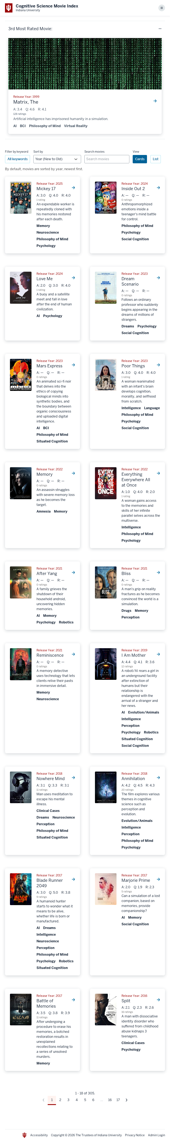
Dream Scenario (130, 281)
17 (118, 1100)
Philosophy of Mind (45, 126)
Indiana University (109, 1135)
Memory (44, 474)
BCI (23, 126)
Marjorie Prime (135, 880)
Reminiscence (50, 655)
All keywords (17, 159)
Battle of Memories (46, 1003)
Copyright (57, 1135)
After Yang (46, 573)
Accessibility (39, 1135)
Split (125, 1000)
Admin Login (156, 1135)
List (155, 159)
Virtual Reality (75, 126)
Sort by (38, 152)
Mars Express (49, 366)
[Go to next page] (126, 1100)
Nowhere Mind (50, 778)
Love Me (44, 278)
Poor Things (133, 366)
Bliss (126, 573)
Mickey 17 (46, 188)
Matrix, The (25, 102)
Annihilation (133, 778)
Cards (139, 159)
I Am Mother (133, 655)
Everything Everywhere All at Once (135, 480)
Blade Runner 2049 (49, 883)
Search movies (94, 152)
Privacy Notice (135, 1135)
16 (110, 1100)
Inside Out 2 (133, 188)
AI (15, 126)
